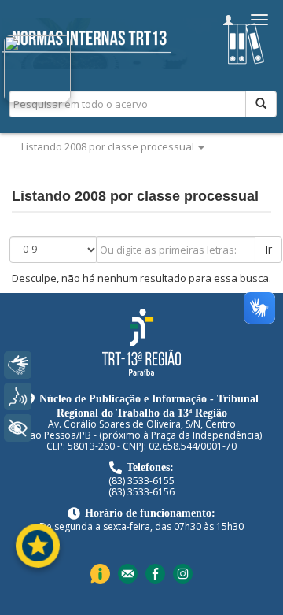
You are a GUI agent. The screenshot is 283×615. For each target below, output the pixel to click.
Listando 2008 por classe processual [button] (109, 146)
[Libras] (17, 365)
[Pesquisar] (261, 104)
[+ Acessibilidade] (17, 428)
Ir (268, 249)
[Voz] (17, 396)
